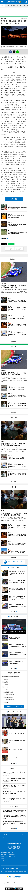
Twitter (14, 847)
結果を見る (19, 706)
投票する (9, 706)
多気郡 (6, 687)
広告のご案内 (5, 860)
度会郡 (6, 689)
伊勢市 (6, 679)
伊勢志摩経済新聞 (13, 2)
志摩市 (6, 684)
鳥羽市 (6, 682)
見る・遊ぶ (13, 5)
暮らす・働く (22, 5)
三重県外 (6, 702)
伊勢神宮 (4, 238)
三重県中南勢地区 (9, 694)
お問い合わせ (5, 858)
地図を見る (14, 199)
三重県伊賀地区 (8, 697)
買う (18, 5)
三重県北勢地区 (8, 692)
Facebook (10, 847)
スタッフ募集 (5, 862)
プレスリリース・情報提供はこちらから (10, 854)
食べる (7, 5)
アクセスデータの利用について (8, 856)
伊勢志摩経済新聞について (7, 852)
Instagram (18, 847)
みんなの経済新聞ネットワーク (14, 877)
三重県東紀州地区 (9, 699)
